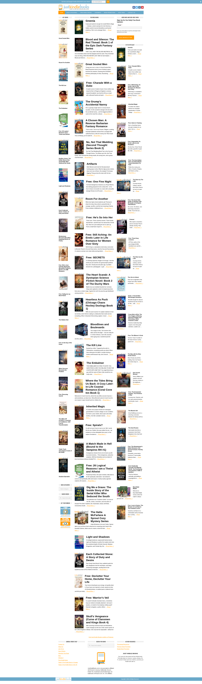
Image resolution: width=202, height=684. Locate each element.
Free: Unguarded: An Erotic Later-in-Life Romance (134, 143)
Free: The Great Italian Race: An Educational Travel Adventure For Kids (134, 162)
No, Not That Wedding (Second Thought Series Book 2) (99, 145)
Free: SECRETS (95, 257)
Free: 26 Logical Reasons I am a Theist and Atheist (99, 468)
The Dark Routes (133, 428)
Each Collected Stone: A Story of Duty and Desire (99, 557)
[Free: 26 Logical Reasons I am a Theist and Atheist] (80, 470)
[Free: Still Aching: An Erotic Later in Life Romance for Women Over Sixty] (80, 240)
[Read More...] (91, 57)
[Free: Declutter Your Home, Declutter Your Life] (80, 581)
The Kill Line (93, 345)
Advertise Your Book (63, 653)
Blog (59, 655)
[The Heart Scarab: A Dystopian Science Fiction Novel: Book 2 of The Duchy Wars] (80, 280)
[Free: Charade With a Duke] (80, 88)
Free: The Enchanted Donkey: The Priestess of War (135, 393)
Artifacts (92, 163)
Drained (131, 219)
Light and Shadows (98, 536)
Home (61, 12)
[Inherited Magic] (80, 412)
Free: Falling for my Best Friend (64, 294)
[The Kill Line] (80, 350)
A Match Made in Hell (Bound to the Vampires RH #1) (99, 446)
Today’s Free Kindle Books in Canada (68, 662)
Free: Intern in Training (135, 123)
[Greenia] (80, 26)
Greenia (90, 20)
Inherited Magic (95, 406)
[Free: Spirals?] (80, 431)
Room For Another (97, 198)
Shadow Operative (64, 476)
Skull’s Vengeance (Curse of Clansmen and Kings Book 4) (98, 619)
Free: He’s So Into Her (99, 217)
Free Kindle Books (86, 12)
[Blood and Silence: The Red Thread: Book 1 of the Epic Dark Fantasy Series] (80, 44)
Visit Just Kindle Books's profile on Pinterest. (101, 637)
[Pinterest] (142, 7)
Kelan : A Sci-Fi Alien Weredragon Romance (135, 296)
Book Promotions (109, 12)
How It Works (61, 651)
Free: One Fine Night (98, 181)
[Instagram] (139, 7)
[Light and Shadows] (80, 542)
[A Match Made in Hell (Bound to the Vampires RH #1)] (80, 449)
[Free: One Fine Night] (80, 187)
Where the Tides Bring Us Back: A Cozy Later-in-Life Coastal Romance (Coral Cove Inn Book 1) (99, 386)
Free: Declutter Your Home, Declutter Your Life (98, 579)
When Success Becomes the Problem (63, 370)
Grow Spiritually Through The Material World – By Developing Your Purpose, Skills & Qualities (135, 469)
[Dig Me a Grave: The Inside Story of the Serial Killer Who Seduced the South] (81, 493)
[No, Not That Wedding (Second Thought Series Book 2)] (80, 147)
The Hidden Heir (63, 320)
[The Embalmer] (80, 368)
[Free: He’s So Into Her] (80, 222)
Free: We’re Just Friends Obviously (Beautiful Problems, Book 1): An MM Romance (65, 268)
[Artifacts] (81, 169)
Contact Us (131, 12)
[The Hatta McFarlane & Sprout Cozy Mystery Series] (83, 517)
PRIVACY (61, 658)
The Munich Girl (133, 410)
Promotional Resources (123, 644)
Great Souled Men (96, 64)
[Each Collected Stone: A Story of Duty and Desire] (80, 560)
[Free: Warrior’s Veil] (80, 603)
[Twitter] (136, 7)
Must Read (121, 12)
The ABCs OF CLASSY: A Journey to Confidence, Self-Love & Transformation (65, 422)
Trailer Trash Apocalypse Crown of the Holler (65, 451)
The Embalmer (95, 362)
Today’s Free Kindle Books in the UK (67, 664)
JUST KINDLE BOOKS (86, 7)
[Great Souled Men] (80, 70)
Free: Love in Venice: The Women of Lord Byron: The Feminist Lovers (135, 507)
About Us (60, 646)
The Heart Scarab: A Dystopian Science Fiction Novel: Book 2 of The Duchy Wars (99, 279)
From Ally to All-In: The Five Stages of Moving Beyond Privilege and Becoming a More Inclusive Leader (135, 317)
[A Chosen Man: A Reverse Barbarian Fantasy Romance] (80, 126)
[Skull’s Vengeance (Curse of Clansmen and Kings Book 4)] (80, 621)
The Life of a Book (133, 277)
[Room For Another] (80, 204)
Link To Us (61, 649)
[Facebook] (134, 7)
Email (120, 25)
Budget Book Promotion (123, 649)
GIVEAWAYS (98, 12)
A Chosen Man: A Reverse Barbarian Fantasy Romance (97, 123)
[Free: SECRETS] (80, 262)
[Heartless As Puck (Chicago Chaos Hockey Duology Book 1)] (80, 304)
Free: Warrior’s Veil (97, 597)
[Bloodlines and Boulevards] (83, 329)
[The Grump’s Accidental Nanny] (80, 107)
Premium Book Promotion (123, 646)
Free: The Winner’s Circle (135, 335)
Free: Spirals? (94, 425)
